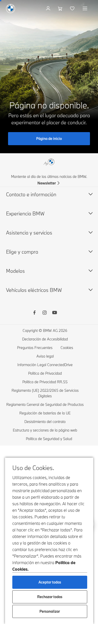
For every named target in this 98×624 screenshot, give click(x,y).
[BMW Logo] (10, 8)
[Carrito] (61, 8)
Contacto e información (31, 194)
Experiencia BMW (25, 213)
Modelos (15, 271)
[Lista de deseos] (73, 8)
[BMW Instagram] (44, 313)
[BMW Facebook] (34, 313)
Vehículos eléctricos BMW (34, 290)
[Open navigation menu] (85, 8)
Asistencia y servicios (29, 232)
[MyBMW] (48, 8)
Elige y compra (22, 252)
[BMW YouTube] (54, 313)
